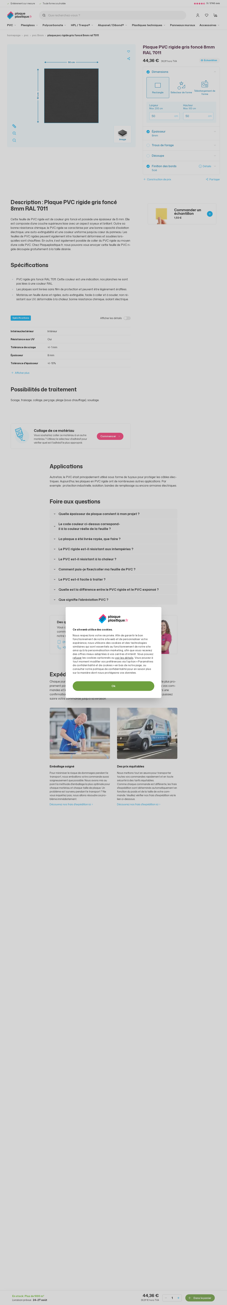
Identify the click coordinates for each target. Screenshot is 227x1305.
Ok (113, 686)
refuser (77, 657)
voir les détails (124, 657)
